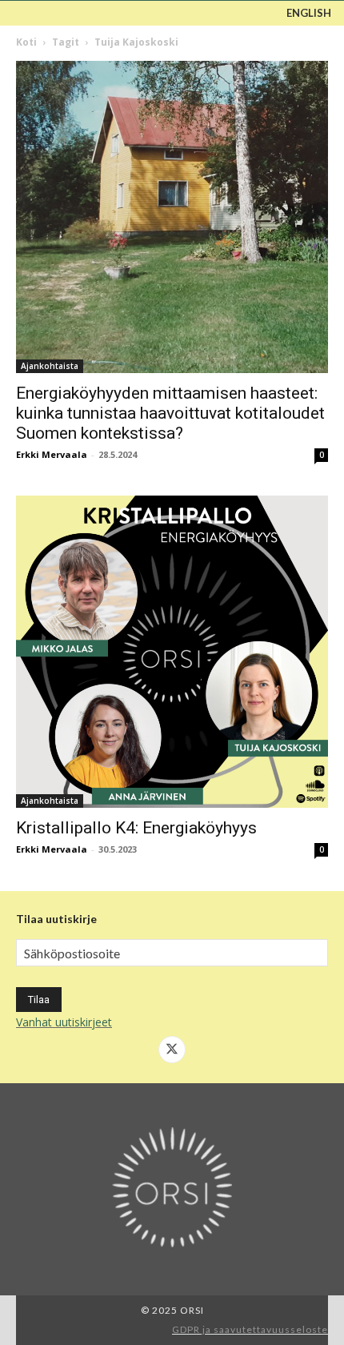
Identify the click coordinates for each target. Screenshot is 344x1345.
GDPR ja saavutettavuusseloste (250, 1329)
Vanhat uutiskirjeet (64, 1022)
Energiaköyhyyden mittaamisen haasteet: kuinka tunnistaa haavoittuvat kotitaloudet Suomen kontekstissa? (170, 413)
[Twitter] (172, 1049)
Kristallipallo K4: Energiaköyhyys (136, 827)
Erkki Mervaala (51, 454)
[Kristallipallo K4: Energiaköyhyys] (172, 652)
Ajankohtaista (49, 365)
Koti (26, 42)
